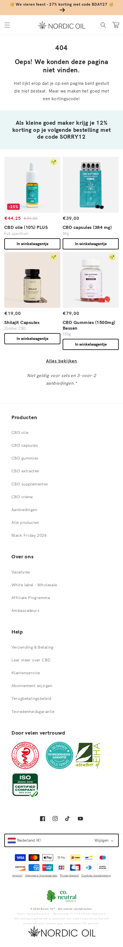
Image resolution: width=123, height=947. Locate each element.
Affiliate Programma (30, 597)
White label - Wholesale (34, 584)
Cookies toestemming (96, 875)
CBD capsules (24, 445)
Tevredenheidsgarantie (33, 711)
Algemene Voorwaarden (41, 875)
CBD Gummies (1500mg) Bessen (89, 325)
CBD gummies (25, 458)
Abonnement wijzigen (31, 685)
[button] (7, 25)
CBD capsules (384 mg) (87, 227)
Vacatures (20, 572)
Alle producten (25, 522)
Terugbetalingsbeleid (31, 698)
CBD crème (22, 496)
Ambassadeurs (25, 610)
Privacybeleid (69, 875)
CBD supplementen (29, 484)
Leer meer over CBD (31, 660)
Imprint (17, 875)
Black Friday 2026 (29, 535)
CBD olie (19, 432)
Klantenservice (25, 672)
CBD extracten (25, 470)
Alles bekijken (61, 361)
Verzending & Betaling (32, 647)
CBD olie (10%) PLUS (26, 227)
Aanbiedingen (24, 509)
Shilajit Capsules (21, 322)
